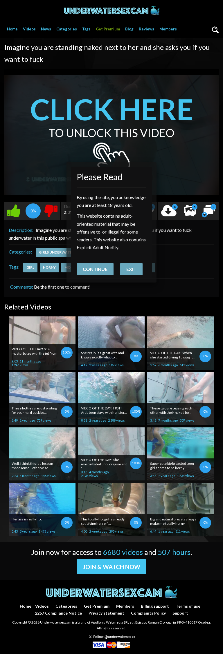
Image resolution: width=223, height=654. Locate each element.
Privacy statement (106, 613)
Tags (86, 29)
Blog (129, 29)
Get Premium (108, 29)
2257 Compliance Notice (58, 613)
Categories (66, 29)
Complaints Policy (148, 613)
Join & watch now (111, 566)
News (46, 29)
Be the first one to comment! (62, 286)
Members (168, 29)
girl (30, 267)
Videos (29, 29)
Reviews (146, 29)
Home (12, 29)
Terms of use (188, 606)
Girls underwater (56, 252)
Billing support (155, 606)
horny (49, 267)
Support (180, 613)
